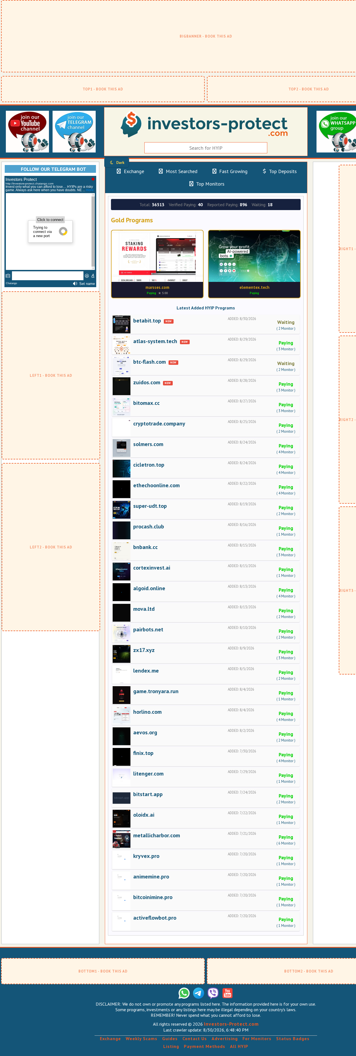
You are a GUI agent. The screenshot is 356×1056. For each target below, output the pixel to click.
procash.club (148, 526)
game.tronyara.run (156, 691)
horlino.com (147, 711)
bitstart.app (148, 794)
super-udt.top (150, 505)
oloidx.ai (143, 814)
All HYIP (239, 1046)
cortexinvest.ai (151, 567)
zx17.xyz (144, 650)
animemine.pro (151, 876)
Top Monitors (209, 184)
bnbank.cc (145, 547)
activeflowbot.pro (154, 917)
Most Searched (180, 171)
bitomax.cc (146, 403)
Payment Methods (204, 1046)
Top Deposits (282, 171)
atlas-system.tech (155, 341)
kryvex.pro (146, 856)
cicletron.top (148, 464)
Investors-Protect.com (231, 1024)
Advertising (225, 1038)
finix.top (143, 753)
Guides (170, 1038)
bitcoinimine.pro (152, 897)
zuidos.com (146, 382)
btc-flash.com (149, 361)
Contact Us (194, 1038)
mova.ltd (144, 608)
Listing (171, 1046)
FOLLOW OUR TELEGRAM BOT (53, 169)
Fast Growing (233, 171)
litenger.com (148, 773)
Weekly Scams (141, 1038)
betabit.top (147, 320)
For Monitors (257, 1038)
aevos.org (145, 732)
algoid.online (149, 588)
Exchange (133, 171)
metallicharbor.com (156, 835)
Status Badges (293, 1038)
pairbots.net (148, 629)
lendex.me (146, 670)
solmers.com (148, 444)
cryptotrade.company (159, 423)
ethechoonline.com (156, 485)
